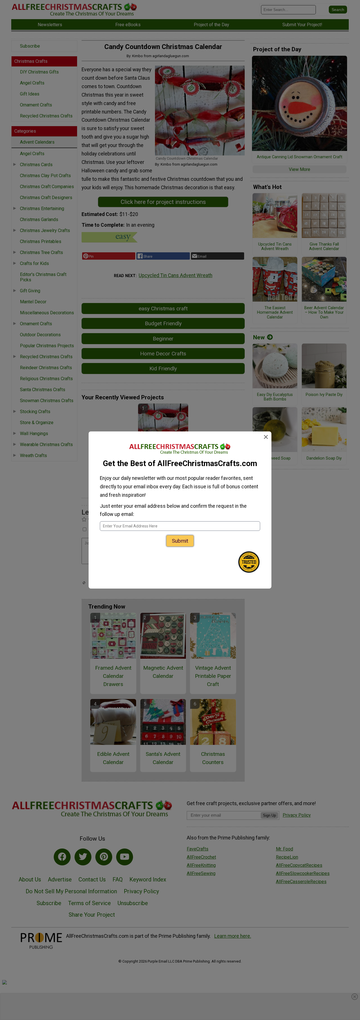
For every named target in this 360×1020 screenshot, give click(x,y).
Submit (180, 541)
